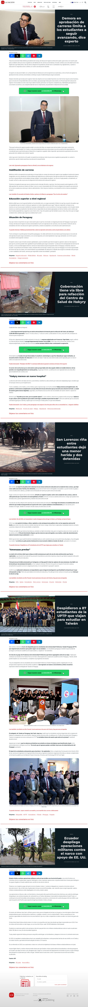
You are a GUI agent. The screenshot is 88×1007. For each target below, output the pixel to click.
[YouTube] (77, 996)
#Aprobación (42, 408)
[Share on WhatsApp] (23, 56)
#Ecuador (39, 255)
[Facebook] (68, 996)
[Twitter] (71, 996)
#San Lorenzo (37, 582)
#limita (73, 255)
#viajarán (51, 814)
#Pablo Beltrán (32, 255)
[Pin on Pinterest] (34, 56)
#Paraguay (45, 814)
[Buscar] (85, 2)
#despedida (19, 814)
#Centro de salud (28, 408)
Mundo (71, 834)
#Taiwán (39, 814)
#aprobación (52, 255)
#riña (17, 582)
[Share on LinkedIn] (39, 56)
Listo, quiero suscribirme (60, 984)
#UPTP (25, 814)
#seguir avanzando (23, 258)
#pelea (21, 582)
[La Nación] (8, 2)
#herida (65, 582)
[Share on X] (17, 56)
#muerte (51, 582)
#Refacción (19, 408)
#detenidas (58, 582)
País (71, 14)
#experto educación (21, 255)
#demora (45, 255)
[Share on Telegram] (28, 56)
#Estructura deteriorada (53, 408)
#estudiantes (12, 258)
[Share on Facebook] (12, 56)
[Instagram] (74, 996)
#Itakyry (36, 408)
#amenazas (45, 582)
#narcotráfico (25, 962)
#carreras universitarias (63, 255)
